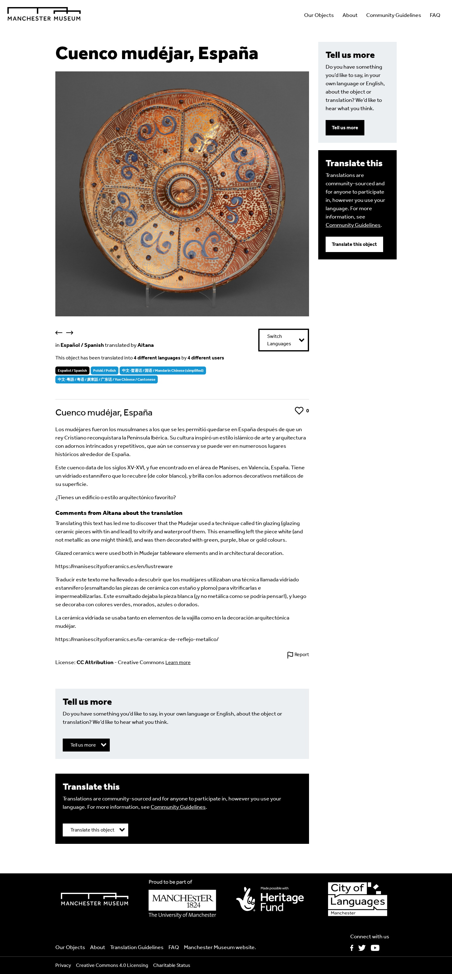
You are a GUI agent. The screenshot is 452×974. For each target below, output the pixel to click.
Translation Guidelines (137, 947)
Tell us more (345, 127)
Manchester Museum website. (220, 947)
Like (299, 411)
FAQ (435, 15)
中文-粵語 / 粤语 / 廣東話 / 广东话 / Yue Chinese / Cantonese (106, 379)
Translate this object (354, 244)
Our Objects (319, 15)
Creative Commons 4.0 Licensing (112, 965)
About (350, 15)
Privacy (63, 965)
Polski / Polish (104, 370)
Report (302, 654)
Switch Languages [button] (279, 340)
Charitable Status (171, 965)
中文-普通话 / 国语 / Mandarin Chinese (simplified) (163, 370)
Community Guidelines (393, 15)
